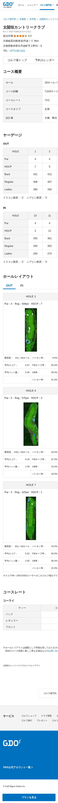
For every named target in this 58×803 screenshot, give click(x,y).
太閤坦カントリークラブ (24, 27)
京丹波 (32, 19)
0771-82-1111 (17, 50)
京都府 (22, 19)
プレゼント (42, 720)
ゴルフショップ (29, 716)
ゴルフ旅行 (26, 720)
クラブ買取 (46, 716)
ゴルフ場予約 (9, 19)
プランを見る (29, 797)
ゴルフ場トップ (17, 60)
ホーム (21, 5)
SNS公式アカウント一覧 (17, 767)
